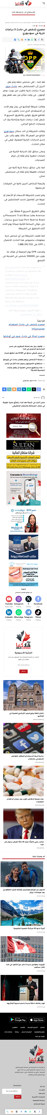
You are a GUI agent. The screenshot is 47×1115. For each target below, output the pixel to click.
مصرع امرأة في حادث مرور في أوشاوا (24, 336)
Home (43, 22)
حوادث (33, 25)
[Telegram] (28, 615)
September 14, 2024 (31, 315)
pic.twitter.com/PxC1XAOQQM (21, 305)
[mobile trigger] (43, 3)
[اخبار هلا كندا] (23, 3)
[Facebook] (38, 602)
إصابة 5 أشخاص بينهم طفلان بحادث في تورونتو (22, 360)
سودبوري (9, 131)
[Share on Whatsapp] (32, 39)
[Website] (3, 397)
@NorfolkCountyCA (15, 279)
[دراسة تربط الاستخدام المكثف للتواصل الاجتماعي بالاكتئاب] (23, 738)
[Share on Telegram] (25, 39)
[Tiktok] (38, 615)
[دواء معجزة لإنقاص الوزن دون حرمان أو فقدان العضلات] (23, 781)
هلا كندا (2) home (36, 22)
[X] (28, 602)
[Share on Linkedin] (28, 39)
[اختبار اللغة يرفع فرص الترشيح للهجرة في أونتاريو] (23, 695)
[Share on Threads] (16, 1111)
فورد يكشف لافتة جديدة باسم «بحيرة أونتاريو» (26, 1003)
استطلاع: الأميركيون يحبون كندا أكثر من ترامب (23, 364)
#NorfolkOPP (12, 268)
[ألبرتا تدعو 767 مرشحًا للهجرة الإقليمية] (22, 913)
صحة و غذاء (38, 762)
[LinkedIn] (8, 615)
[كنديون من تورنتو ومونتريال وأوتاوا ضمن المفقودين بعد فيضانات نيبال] (22, 874)
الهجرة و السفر (37, 719)
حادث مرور (11, 86)
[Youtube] (8, 602)
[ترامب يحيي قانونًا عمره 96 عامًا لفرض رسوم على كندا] (23, 824)
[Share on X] (35, 39)
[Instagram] (18, 602)
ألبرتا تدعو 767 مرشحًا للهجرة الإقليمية (29, 929)
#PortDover (21, 275)
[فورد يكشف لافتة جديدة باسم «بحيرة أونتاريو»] (22, 988)
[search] (3, 3)
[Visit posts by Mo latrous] (43, 398)
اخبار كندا (41, 25)
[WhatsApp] (18, 615)
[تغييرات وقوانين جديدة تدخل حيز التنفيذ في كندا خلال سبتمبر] (22, 949)
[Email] (22, 39)
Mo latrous (37, 397)
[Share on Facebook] (38, 39)
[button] (18, 39)
